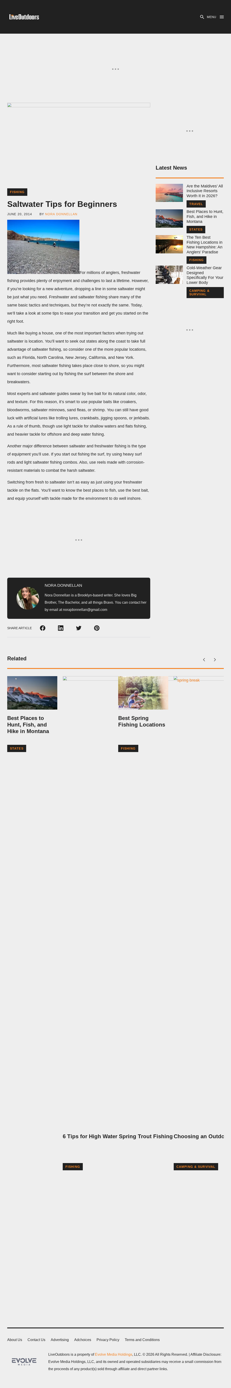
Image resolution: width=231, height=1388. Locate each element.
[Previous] (204, 659)
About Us (14, 1340)
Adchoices (82, 1340)
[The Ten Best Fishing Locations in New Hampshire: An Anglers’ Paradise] (169, 244)
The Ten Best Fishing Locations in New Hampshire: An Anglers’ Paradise (204, 244)
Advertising (60, 1340)
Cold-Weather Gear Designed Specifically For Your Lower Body (205, 275)
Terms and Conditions (142, 1340)
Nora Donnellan (61, 214)
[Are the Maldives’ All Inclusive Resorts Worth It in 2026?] (169, 193)
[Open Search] (202, 17)
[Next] (214, 659)
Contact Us (36, 1340)
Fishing (17, 192)
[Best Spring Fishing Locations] (143, 693)
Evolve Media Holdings (113, 1354)
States (196, 229)
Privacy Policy (108, 1340)
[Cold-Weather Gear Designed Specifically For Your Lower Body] (169, 275)
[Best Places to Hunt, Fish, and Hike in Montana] (169, 218)
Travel (196, 204)
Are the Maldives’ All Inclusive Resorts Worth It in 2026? (205, 191)
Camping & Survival (199, 292)
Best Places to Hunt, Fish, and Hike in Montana (205, 216)
